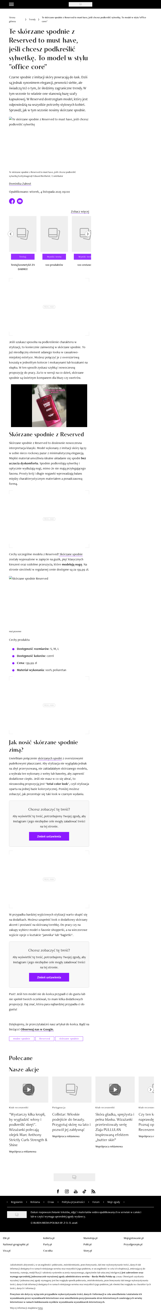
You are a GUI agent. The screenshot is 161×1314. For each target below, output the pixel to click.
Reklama (35, 1202)
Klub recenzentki (18, 1107)
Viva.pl (6, 1250)
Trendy (32, 19)
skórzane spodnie (69, 1038)
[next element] (88, 245)
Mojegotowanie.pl (134, 1238)
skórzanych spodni (50, 758)
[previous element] (11, 245)
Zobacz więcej (80, 211)
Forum (96, 1202)
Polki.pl (87, 1244)
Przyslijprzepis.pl (133, 1244)
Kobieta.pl (48, 1238)
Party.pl (47, 1244)
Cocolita (48, 1250)
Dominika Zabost (20, 184)
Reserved (44, 1038)
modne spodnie (21, 1038)
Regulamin (17, 1202)
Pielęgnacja (59, 1107)
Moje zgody (113, 1202)
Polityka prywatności (73, 1202)
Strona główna (12, 19)
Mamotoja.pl (90, 1238)
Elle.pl (6, 1238)
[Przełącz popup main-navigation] (11, 4)
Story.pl (87, 1250)
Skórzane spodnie (71, 554)
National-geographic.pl (15, 1244)
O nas (51, 1202)
